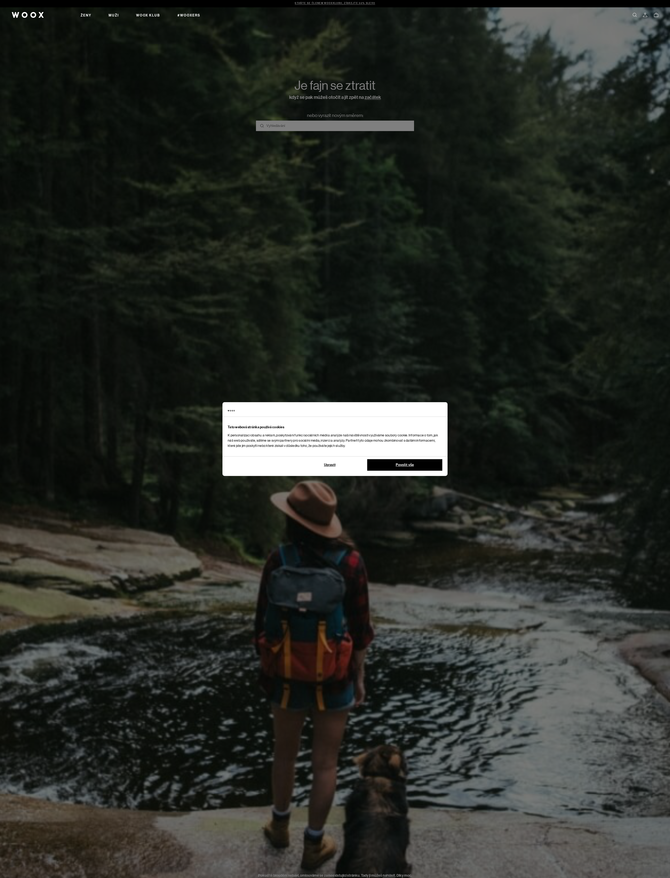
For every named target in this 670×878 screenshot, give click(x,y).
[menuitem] (86, 14)
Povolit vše (405, 465)
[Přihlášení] (645, 15)
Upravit (330, 465)
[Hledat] (635, 15)
